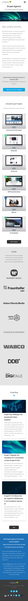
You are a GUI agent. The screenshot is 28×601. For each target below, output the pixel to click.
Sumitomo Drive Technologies (14, 122)
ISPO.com (14, 204)
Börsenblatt (14, 143)
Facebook (11, 591)
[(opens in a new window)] (5, 596)
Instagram (17, 591)
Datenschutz (14, 587)
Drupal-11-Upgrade (17, 585)
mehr (13, 435)
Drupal (5, 585)
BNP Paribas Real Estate (14, 184)
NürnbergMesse (14, 225)
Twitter (14, 591)
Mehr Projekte (14, 242)
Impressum (22, 585)
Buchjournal (14, 163)
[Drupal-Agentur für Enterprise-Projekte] (6, 2)
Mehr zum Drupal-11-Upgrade (14, 89)
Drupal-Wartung (10, 585)
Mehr (14, 527)
